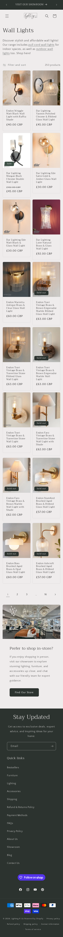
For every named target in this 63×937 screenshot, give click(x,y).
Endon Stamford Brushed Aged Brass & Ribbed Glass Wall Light (45, 502)
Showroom (13, 847)
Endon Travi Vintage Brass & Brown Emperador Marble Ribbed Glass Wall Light (46, 308)
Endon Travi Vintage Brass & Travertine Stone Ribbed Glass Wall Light (15, 373)
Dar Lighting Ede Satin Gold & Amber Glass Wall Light (46, 178)
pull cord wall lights (41, 44)
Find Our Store (24, 692)
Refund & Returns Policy (20, 807)
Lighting (11, 783)
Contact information (50, 924)
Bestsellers (13, 767)
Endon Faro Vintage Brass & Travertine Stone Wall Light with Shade (45, 438)
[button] (7, 16)
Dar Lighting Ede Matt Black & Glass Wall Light (16, 242)
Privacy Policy (15, 831)
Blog (9, 855)
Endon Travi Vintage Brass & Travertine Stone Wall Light (15, 437)
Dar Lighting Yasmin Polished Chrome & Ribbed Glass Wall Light (46, 115)
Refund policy (13, 924)
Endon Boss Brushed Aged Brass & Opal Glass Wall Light (15, 568)
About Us (12, 839)
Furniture (12, 775)
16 (45, 594)
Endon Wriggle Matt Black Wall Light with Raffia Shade (16, 115)
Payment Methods (17, 815)
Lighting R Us (17, 919)
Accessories (14, 791)
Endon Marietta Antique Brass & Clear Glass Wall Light (15, 307)
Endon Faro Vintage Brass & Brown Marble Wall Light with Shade (15, 504)
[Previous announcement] (6, 5)
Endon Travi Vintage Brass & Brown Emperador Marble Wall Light (46, 373)
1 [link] (7, 594)
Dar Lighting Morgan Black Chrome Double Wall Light (15, 178)
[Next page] (55, 594)
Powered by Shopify (33, 919)
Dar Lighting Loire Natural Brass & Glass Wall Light (44, 244)
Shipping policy (30, 924)
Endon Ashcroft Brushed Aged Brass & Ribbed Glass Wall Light (45, 568)
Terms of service (33, 929)
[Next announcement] (56, 5)
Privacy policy (53, 919)
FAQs (10, 823)
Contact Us (13, 863)
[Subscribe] (52, 746)
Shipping (12, 799)
